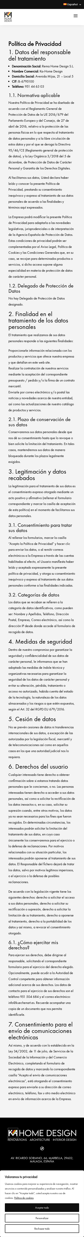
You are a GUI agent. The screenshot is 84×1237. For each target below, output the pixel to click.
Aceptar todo (42, 1207)
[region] (42, 1203)
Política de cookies (24, 1198)
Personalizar (42, 1218)
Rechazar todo (42, 1228)
